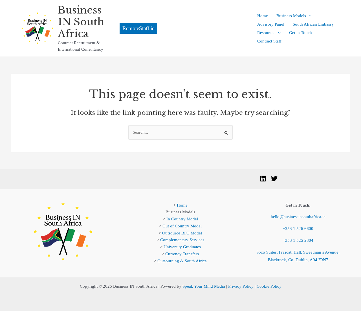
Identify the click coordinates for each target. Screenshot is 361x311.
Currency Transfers (182, 254)
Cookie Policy (269, 286)
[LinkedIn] (263, 178)
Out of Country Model (182, 226)
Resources (266, 32)
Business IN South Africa (81, 22)
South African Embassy (313, 24)
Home (262, 16)
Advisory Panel (270, 24)
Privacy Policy (241, 286)
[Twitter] (274, 178)
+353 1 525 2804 (298, 240)
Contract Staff (269, 41)
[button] (181, 28)
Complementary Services (182, 240)
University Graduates (182, 247)
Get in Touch (300, 32)
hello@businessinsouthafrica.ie (298, 216)
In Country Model (182, 219)
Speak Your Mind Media (203, 286)
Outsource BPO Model (182, 233)
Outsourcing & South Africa (182, 261)
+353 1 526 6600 (298, 228)
